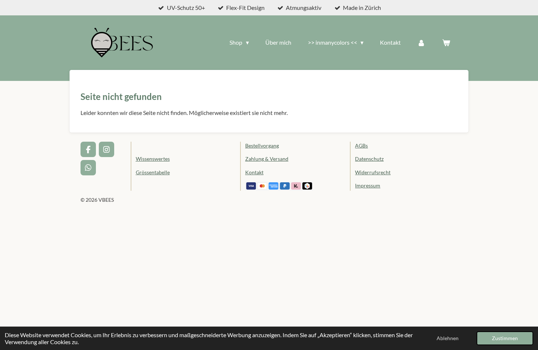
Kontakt (254, 172)
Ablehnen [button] (448, 338)
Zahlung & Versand (266, 159)
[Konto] (421, 42)
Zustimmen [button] (505, 338)
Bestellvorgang (262, 145)
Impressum (367, 185)
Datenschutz (369, 159)
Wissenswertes (153, 159)
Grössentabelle (153, 172)
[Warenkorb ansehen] (446, 42)
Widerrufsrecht (373, 172)
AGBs (361, 145)
